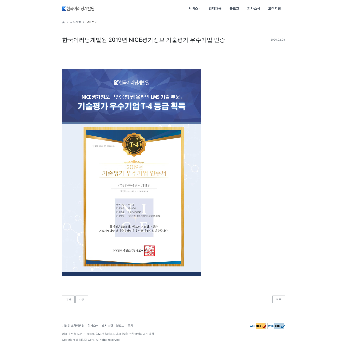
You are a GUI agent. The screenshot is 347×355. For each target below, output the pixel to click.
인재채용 (215, 8)
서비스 (193, 8)
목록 (279, 299)
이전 (68, 299)
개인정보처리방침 (73, 325)
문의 (130, 325)
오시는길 (107, 325)
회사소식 (253, 8)
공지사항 (75, 21)
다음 (82, 299)
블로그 (234, 8)
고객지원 (274, 8)
